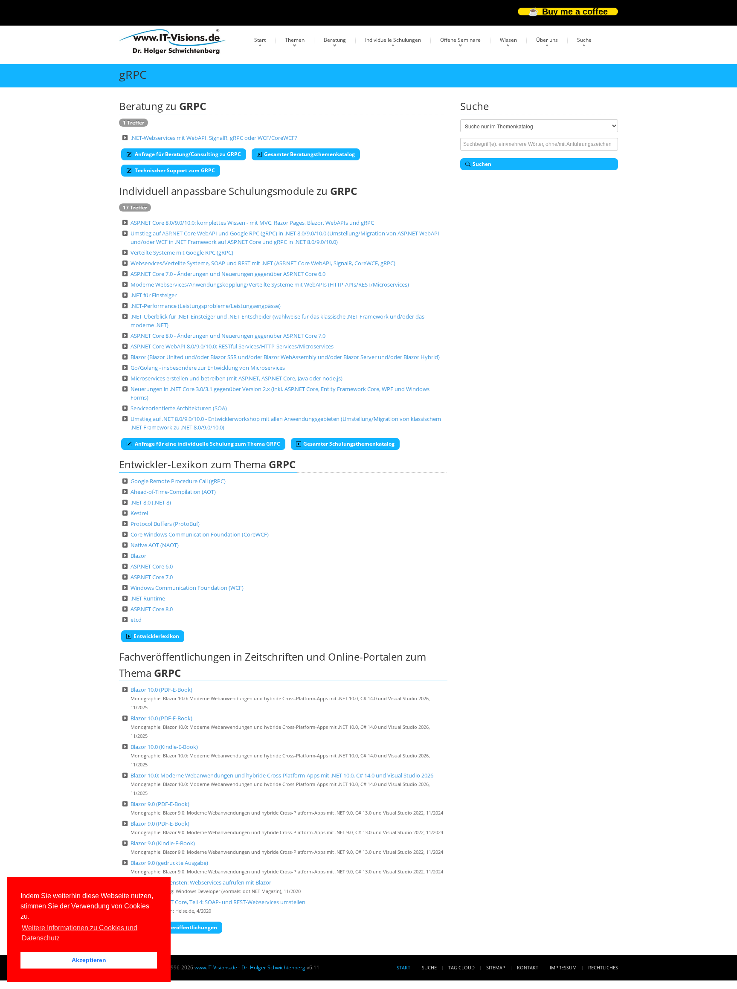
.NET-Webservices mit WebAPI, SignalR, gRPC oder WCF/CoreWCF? (214, 138)
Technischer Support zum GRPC (174, 170)
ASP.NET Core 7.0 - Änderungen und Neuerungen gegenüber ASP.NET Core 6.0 (228, 274)
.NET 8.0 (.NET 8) (151, 502)
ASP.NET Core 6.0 (152, 566)
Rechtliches (603, 967)
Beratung (335, 40)
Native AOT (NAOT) (155, 545)
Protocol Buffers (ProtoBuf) (165, 524)
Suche (584, 40)
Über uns (547, 40)
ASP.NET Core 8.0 (152, 609)
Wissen (508, 40)
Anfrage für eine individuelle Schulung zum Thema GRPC (206, 443)
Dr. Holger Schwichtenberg (273, 967)
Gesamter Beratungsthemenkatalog (309, 154)
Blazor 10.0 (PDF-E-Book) (161, 689)
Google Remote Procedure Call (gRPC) (178, 481)
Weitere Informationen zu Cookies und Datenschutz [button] (79, 933)
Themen (295, 40)
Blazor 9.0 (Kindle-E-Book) (163, 843)
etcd (136, 620)
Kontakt (527, 967)
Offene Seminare (460, 40)
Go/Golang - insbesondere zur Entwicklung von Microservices (208, 367)
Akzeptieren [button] (89, 960)
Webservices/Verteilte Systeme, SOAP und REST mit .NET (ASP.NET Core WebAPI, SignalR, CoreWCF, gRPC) (263, 263)
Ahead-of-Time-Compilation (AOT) (173, 492)
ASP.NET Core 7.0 (152, 577)
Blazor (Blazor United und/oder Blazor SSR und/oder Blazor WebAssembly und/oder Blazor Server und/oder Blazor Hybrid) (285, 357)
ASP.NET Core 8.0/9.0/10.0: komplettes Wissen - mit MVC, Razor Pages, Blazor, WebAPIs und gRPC (252, 222)
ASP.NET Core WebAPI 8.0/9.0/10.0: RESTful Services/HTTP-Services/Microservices (232, 346)
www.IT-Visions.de (215, 967)
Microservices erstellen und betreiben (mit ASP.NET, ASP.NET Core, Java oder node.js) (236, 378)
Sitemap (495, 967)
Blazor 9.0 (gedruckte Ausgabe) (169, 863)
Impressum (563, 967)
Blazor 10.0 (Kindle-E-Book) (164, 747)
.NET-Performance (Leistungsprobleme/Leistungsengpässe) (206, 306)
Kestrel (139, 513)
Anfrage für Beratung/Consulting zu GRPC (187, 154)
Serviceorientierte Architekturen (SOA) (179, 408)
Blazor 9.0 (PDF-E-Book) (160, 804)
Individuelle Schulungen (393, 40)
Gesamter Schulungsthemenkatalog (349, 443)
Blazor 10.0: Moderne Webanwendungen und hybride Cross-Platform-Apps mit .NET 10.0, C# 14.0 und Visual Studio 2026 (282, 775)
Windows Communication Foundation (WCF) (187, 588)
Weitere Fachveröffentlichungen (175, 927)
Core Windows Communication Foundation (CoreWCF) (200, 534)
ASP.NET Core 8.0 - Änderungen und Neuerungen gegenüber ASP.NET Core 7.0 (228, 335)
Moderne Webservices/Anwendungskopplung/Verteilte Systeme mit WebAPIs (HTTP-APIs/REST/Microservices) (270, 284)
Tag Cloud (461, 967)
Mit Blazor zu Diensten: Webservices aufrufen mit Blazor (201, 882)
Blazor (138, 556)
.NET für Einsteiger (154, 295)
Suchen (482, 164)
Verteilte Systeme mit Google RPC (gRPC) (182, 252)
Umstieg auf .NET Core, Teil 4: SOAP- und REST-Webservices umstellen (218, 902)
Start (260, 40)
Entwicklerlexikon (156, 636)
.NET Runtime (148, 598)
